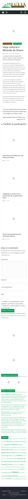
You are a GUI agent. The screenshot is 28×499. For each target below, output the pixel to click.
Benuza (2, 444)
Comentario (4, 259)
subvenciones (12, 476)
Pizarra (23, 469)
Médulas (5, 469)
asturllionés (3, 441)
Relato (15, 472)
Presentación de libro (6, 472)
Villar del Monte (23, 478)
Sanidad (3, 476)
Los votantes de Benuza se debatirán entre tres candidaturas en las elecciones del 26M (13, 413)
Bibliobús (8, 445)
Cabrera (14, 444)
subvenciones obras (22, 476)
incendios (14, 458)
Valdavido (17, 478)
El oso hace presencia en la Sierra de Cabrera (12, 235)
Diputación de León (8, 452)
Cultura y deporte (17, 43)
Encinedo (14, 455)
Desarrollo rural (7, 449)
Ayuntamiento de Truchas (18, 441)
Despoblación (15, 449)
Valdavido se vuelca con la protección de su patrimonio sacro (12, 196)
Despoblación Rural (23, 449)
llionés (11, 467)
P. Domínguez (17, 53)
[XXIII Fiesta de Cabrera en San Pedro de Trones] (14, 128)
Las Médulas (6, 466)
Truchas (8, 479)
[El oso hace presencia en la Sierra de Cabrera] (14, 207)
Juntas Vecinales (15, 464)
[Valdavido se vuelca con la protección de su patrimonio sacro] (14, 167)
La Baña (21, 464)
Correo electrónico (7, 287)
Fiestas (19, 455)
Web (2, 294)
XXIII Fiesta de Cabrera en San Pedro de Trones (13, 156)
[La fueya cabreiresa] (3, 12)
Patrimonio (9, 469)
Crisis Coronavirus (21, 447)
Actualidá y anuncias (7, 43)
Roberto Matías (22, 472)
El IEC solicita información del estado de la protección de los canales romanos (14, 401)
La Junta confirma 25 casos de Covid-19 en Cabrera (14, 432)
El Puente (18, 452)
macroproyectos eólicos (17, 466)
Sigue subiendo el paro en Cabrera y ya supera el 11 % (14, 118)
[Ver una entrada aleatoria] (25, 12)
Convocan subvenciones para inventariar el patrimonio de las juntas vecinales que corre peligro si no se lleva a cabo (14, 111)
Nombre (4, 280)
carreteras (8, 447)
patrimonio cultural (16, 469)
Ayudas (8, 441)
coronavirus (14, 447)
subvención (3, 478)
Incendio (9, 458)
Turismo (13, 478)
